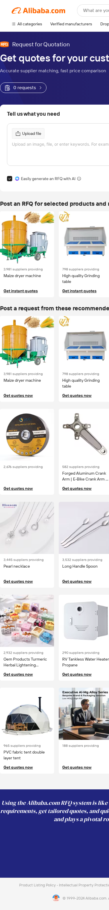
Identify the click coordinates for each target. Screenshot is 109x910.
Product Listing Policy (38, 885)
